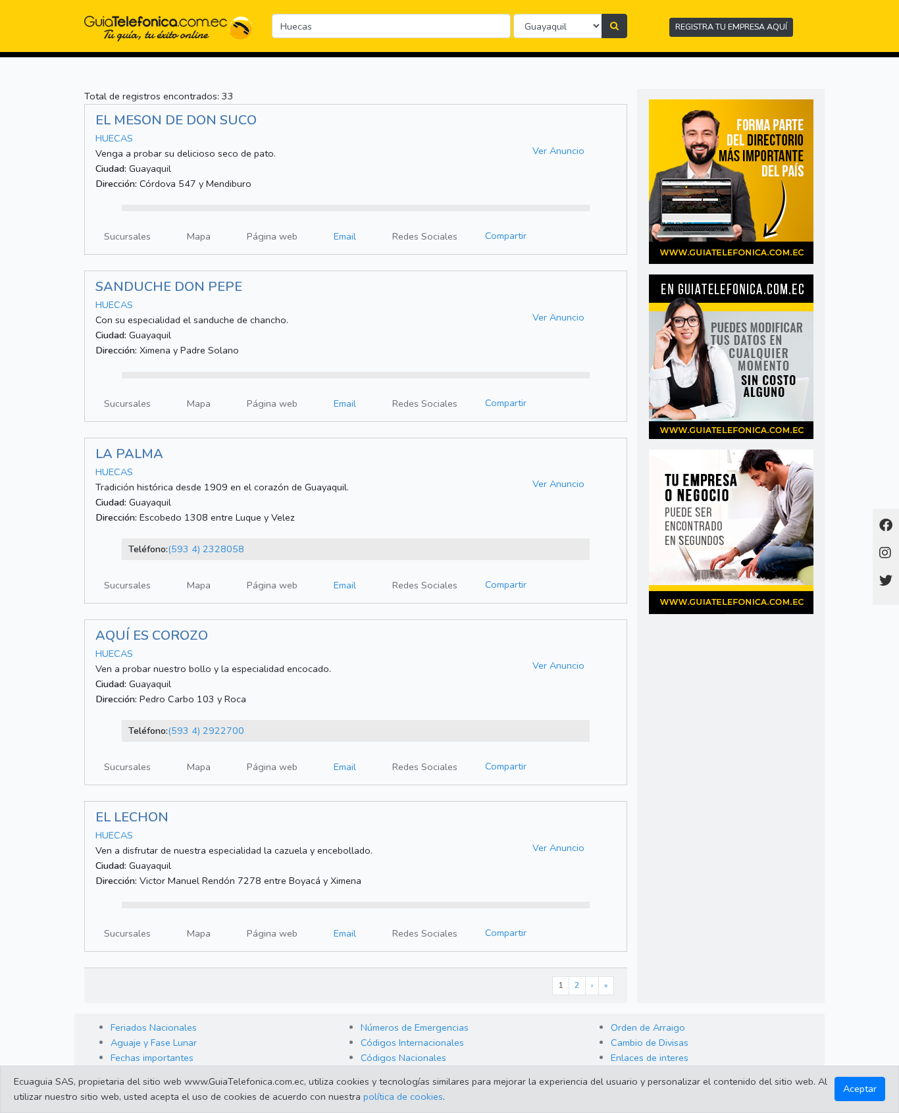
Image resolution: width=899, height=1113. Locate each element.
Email (345, 236)
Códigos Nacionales (403, 1057)
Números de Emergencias (415, 1027)
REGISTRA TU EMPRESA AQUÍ (731, 26)
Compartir (506, 235)
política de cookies (403, 1096)
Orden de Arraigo (648, 1027)
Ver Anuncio (558, 150)
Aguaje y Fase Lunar (154, 1042)
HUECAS (114, 138)
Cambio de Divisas (649, 1042)
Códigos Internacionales (412, 1042)
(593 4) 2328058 (206, 549)
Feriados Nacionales (154, 1027)
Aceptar (860, 1088)
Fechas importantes (152, 1057)
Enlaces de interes (649, 1057)
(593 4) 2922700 (206, 730)
